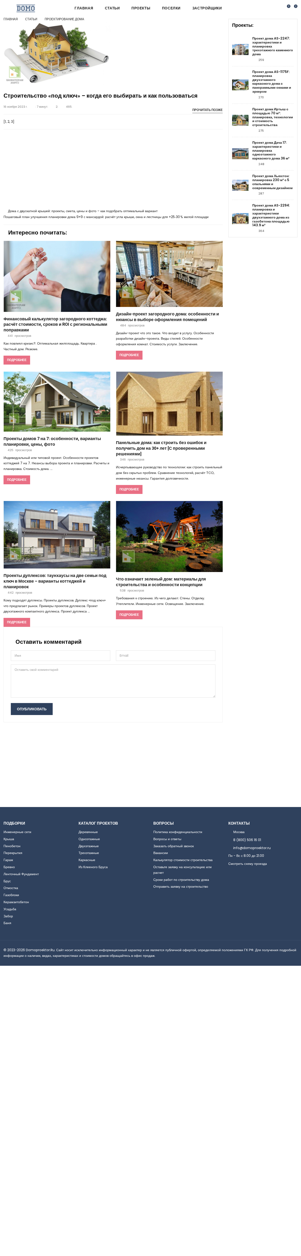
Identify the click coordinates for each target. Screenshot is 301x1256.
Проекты (140, 8)
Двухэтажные (89, 846)
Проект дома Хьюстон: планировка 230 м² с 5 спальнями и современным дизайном (272, 182)
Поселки (171, 8)
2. (57, 106)
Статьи (112, 8)
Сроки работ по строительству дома (181, 879)
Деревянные (88, 832)
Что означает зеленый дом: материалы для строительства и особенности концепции (161, 582)
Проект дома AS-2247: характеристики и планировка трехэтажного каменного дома (272, 46)
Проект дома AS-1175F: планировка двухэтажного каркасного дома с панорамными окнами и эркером (271, 82)
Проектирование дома (64, 19)
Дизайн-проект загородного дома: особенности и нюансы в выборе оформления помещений (167, 317)
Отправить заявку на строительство (180, 886)
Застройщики (207, 8)
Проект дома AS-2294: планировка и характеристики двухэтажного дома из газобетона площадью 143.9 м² (271, 215)
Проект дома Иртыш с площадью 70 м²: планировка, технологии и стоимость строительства (272, 117)
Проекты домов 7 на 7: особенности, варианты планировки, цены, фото (52, 442)
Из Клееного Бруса (93, 867)
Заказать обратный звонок (173, 846)
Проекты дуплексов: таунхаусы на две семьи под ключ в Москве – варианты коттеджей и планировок (55, 581)
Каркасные (87, 860)
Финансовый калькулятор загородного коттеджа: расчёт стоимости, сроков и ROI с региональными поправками (55, 325)
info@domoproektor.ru (252, 848)
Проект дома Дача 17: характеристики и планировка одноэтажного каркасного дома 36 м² (270, 150)
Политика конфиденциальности (177, 832)
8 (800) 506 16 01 (247, 840)
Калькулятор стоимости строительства (183, 860)
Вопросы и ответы (167, 839)
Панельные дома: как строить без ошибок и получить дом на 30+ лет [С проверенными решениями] (161, 448)
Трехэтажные (89, 853)
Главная (84, 8)
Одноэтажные (89, 839)
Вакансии (160, 853)
